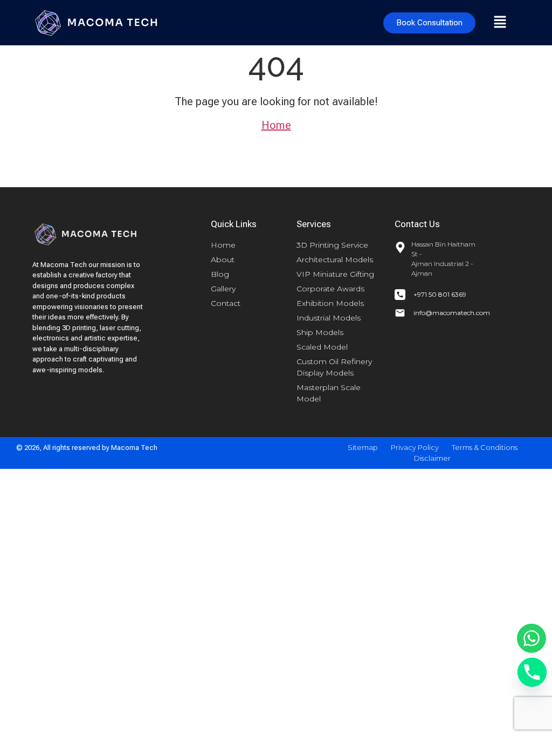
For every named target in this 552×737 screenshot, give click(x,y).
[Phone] (532, 672)
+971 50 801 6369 (439, 294)
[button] (500, 23)
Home (276, 125)
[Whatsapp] (531, 638)
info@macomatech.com (451, 313)
